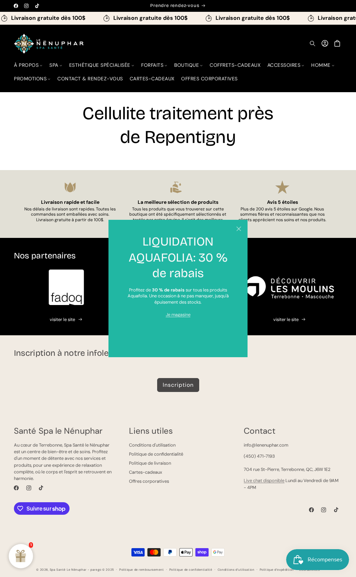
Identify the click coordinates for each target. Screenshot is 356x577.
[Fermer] (239, 229)
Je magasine (178, 315)
